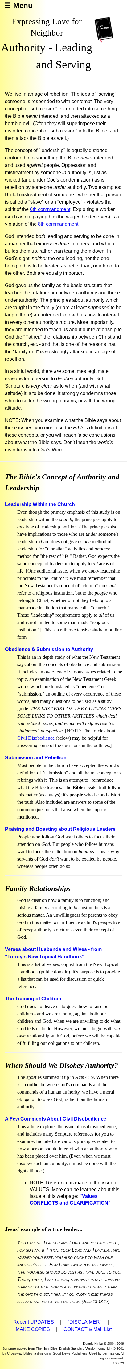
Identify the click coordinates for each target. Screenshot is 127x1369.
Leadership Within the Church (40, 504)
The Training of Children (33, 998)
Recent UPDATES (33, 1322)
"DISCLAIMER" (85, 1322)
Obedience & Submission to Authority (49, 649)
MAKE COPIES (33, 1329)
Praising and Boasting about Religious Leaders (60, 829)
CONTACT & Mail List (87, 1329)
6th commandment (50, 209)
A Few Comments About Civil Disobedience (55, 1119)
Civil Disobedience (36, 738)
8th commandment (58, 224)
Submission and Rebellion (36, 757)
